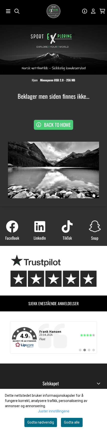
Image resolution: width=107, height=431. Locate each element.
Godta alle (72, 422)
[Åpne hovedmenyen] (8, 11)
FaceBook (12, 238)
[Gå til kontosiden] (84, 11)
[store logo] (53, 11)
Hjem (35, 80)
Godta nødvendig (40, 422)
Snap (94, 238)
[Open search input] (16, 11)
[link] (53, 337)
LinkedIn (40, 238)
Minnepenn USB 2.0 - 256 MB (57, 80)
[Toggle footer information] (99, 383)
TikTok (67, 238)
